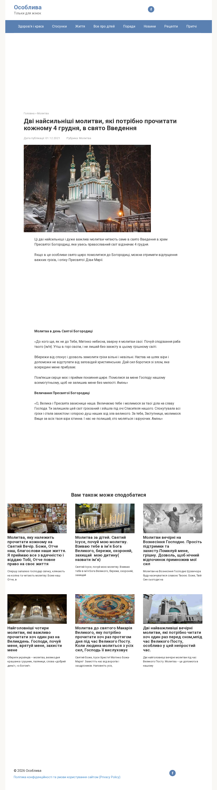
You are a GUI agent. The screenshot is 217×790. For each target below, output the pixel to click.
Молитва (85, 138)
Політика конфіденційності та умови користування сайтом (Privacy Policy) (67, 777)
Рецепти (171, 26)
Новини (150, 26)
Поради (129, 26)
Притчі (191, 26)
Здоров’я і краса (31, 26)
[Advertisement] (109, 69)
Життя (80, 26)
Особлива (28, 7)
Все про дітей (104, 26)
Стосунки (59, 26)
